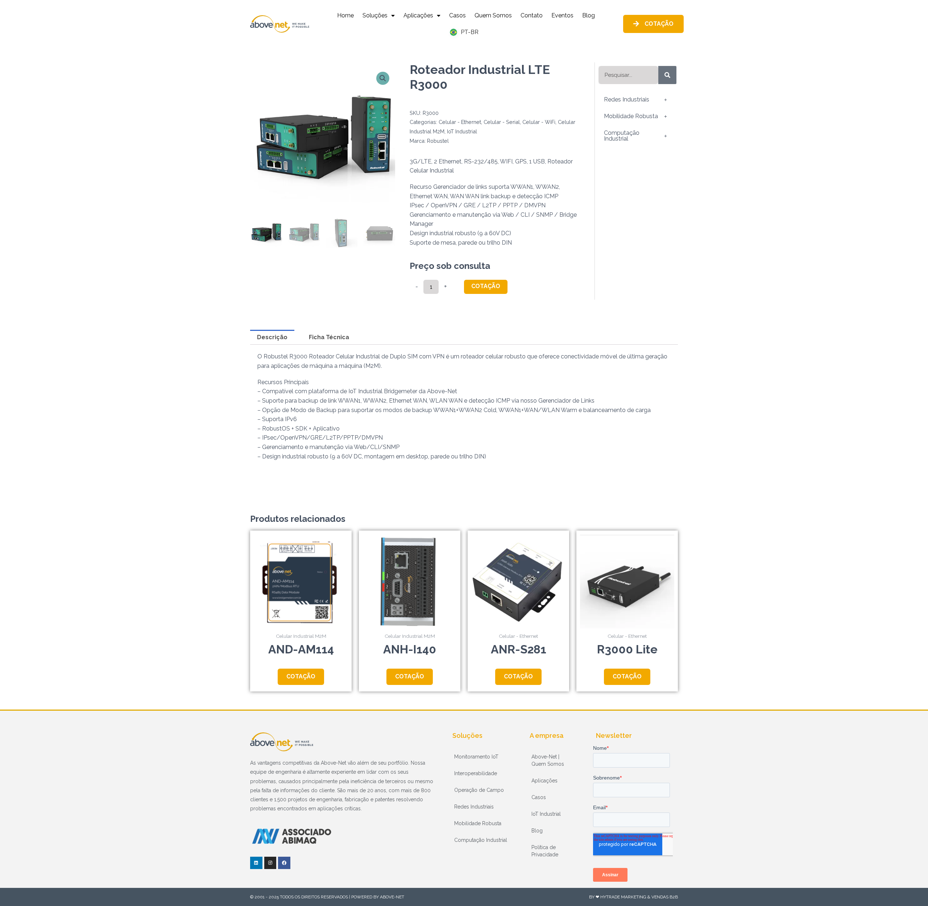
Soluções (375, 15)
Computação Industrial (621, 135)
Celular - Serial (502, 122)
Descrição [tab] (272, 337)
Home (345, 15)
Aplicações (418, 15)
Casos (457, 15)
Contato (532, 15)
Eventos (562, 15)
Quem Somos (493, 15)
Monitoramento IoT (476, 757)
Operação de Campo (479, 790)
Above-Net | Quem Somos (547, 760)
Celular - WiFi (538, 122)
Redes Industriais (626, 99)
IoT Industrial (462, 131)
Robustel (438, 141)
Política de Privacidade (544, 850)
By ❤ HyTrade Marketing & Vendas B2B (633, 896)
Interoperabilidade (475, 773)
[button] (382, 78)
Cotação (485, 286)
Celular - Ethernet (460, 122)
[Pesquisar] (667, 75)
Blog (588, 15)
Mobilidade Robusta (631, 116)
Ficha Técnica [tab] (329, 337)
